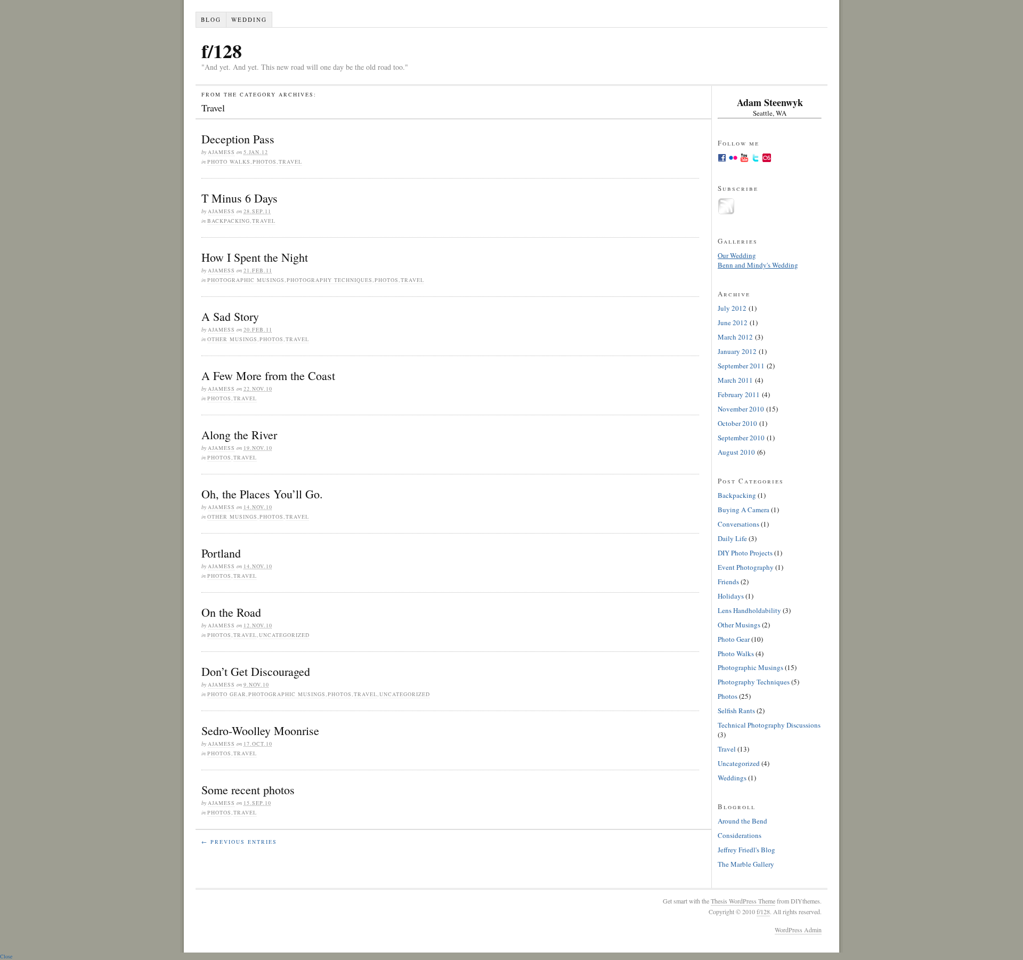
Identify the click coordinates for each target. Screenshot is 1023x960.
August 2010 (736, 452)
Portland (221, 553)
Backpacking (228, 220)
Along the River (239, 434)
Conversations (738, 524)
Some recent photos (248, 789)
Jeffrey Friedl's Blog (746, 849)
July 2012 (732, 308)
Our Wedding (737, 255)
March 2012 (735, 337)
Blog (211, 19)
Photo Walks (228, 161)
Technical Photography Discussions (769, 725)
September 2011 (741, 365)
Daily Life (732, 538)
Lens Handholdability (749, 610)
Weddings (732, 777)
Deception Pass (237, 139)
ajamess (221, 152)
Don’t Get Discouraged (255, 671)
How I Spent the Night (254, 257)
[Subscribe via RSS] (726, 212)
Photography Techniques (329, 280)
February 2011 (739, 394)
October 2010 (737, 423)
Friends (728, 581)
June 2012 (733, 322)
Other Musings (232, 339)
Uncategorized (284, 635)
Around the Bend (742, 821)
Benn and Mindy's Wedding (758, 265)
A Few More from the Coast (268, 375)
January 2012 (737, 351)
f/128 (221, 50)
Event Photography (746, 567)
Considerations (739, 835)
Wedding (249, 19)
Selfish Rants (736, 710)
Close (6, 956)
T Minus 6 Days (239, 198)
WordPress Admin (798, 929)
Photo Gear (226, 694)
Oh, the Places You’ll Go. (262, 494)
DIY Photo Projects (745, 553)
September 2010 (741, 437)
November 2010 (741, 409)
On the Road (231, 612)
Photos (265, 161)
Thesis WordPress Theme (743, 901)
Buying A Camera (743, 509)
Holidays (731, 596)
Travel (290, 161)
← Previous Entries (239, 841)
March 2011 (735, 380)
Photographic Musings (246, 280)
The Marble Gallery (746, 864)
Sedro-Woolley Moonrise (260, 730)
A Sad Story (230, 316)
